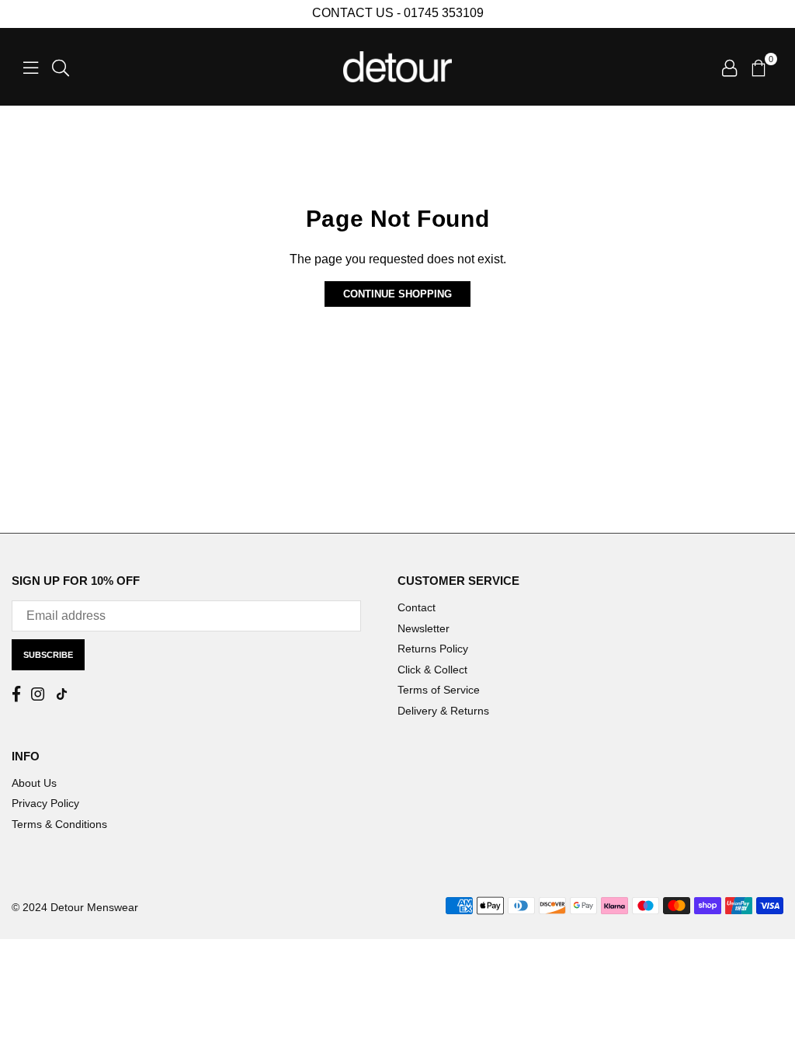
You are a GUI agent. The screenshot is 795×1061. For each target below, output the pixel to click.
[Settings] (729, 66)
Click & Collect (432, 669)
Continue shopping (397, 294)
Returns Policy (433, 648)
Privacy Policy (45, 803)
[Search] (60, 66)
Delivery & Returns (443, 710)
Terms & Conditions (59, 824)
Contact (417, 607)
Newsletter (424, 628)
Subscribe (48, 654)
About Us (34, 783)
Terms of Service (439, 690)
